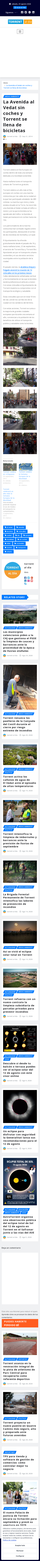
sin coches (23, 539)
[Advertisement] (20, 55)
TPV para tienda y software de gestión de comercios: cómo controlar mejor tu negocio (18, 1462)
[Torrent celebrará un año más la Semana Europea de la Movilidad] (11, 503)
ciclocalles (22, 531)
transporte (22, 547)
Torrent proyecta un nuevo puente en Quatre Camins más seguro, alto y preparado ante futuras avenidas (19, 1429)
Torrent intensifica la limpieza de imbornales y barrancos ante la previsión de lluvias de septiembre (20, 840)
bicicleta (10, 531)
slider (9, 543)
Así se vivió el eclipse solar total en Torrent (17, 953)
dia (18, 535)
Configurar (20, 1556)
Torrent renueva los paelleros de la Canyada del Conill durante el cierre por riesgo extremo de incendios (19, 724)
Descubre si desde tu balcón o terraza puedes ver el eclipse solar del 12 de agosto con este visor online (19, 1070)
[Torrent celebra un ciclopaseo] (10, 467)
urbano (9, 552)
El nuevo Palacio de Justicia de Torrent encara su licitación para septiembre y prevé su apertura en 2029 (20, 1519)
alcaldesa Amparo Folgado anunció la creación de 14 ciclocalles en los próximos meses (19, 270)
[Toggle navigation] (20, 31)
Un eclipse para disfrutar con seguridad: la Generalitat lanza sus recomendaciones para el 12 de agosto (20, 1137)
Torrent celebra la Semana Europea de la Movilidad (25, 475)
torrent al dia (12, 136)
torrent (9, 547)
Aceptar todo (20, 1545)
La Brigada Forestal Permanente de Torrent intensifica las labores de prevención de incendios (19, 901)
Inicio (5, 83)
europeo (28, 535)
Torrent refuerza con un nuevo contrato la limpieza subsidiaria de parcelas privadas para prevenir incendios (19, 1005)
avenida (21, 527)
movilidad (10, 539)
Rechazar (20, 1551)
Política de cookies (9, 1540)
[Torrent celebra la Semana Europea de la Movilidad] (25, 467)
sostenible (20, 543)
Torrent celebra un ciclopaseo (9, 473)
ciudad (9, 535)
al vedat (10, 527)
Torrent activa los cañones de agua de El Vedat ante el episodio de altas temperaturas (19, 781)
